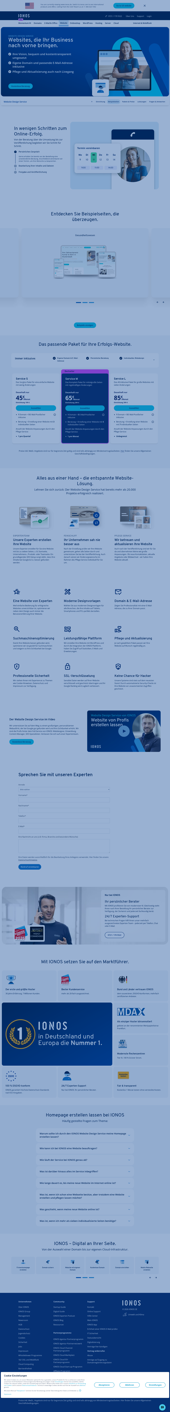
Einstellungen (59, 1382)
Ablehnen (129, 1385)
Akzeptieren (21, 1391)
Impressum (7, 1394)
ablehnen (82, 1385)
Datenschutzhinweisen (29, 1385)
